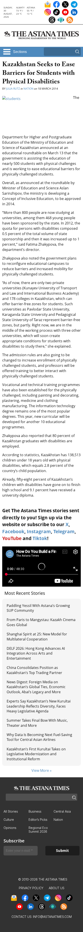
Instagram (39, 531)
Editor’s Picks (38, 819)
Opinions (10, 828)
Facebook (13, 531)
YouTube (11, 538)
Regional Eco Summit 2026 (38, 829)
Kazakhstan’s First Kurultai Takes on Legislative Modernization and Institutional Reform (36, 754)
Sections (20, 52)
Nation (28, 88)
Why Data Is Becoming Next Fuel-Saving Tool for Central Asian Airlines (39, 737)
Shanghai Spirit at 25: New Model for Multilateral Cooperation (37, 636)
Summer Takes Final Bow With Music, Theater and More (37, 723)
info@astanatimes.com (52, 917)
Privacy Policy (31, 888)
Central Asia (62, 811)
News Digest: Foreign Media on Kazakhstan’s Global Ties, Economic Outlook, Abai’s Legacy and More (36, 687)
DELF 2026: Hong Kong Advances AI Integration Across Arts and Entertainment (36, 653)
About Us (56, 888)
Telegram (64, 531)
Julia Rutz (13, 88)
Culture (9, 819)
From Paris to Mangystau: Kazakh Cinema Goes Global (41, 622)
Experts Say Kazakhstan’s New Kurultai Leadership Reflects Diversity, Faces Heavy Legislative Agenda (39, 706)
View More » (41, 770)
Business (35, 811)
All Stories (11, 811)
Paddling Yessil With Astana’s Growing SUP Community (38, 608)
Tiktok (40, 538)
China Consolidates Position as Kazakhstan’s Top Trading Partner (34, 670)
